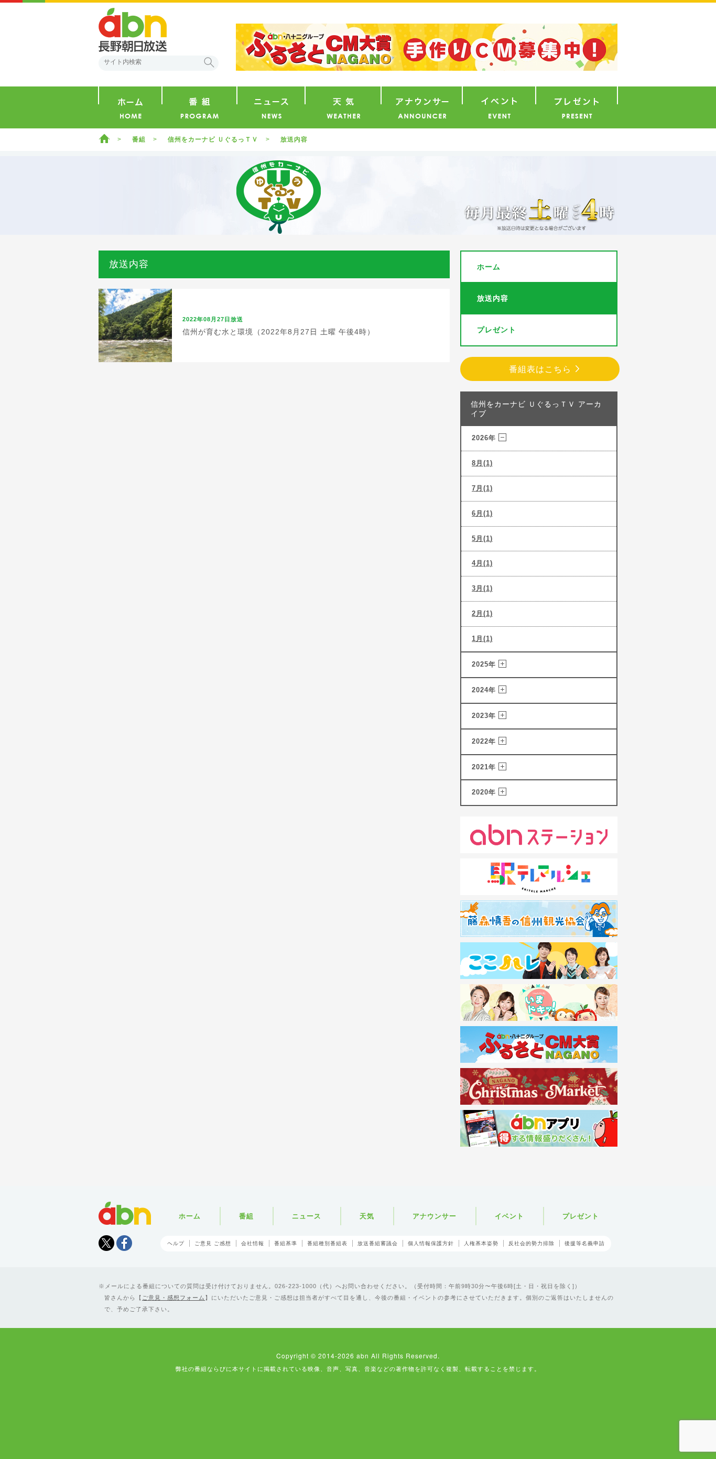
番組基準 (285, 1243)
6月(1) (482, 513)
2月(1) (482, 613)
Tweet (106, 1243)
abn (125, 1213)
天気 (367, 1216)
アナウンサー (435, 1216)
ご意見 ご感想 (212, 1243)
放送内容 (492, 298)
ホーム (104, 138)
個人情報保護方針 (431, 1243)
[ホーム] (130, 107)
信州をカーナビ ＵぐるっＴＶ (213, 139)
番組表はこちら (540, 369)
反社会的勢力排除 (531, 1243)
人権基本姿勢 (481, 1243)
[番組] (199, 107)
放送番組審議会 (377, 1243)
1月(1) (482, 639)
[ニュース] (271, 107)
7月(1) (482, 488)
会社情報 (252, 1243)
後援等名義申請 (585, 1243)
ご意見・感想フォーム (173, 1297)
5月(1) (482, 538)
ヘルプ (176, 1243)
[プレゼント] (576, 107)
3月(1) (482, 588)
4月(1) (482, 563)
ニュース (306, 1216)
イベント (509, 1216)
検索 (209, 62)
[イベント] (499, 107)
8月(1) (482, 463)
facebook (124, 1243)
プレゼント (496, 329)
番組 (139, 139)
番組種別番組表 (327, 1243)
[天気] (343, 107)
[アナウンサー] (421, 107)
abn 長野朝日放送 (133, 30)
